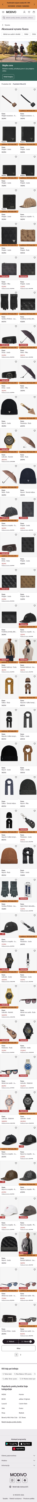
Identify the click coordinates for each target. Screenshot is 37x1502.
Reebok (21, 1413)
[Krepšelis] (33, 12)
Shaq (3, 1413)
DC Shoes (22, 1417)
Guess (21, 1408)
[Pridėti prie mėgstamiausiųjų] (16, 89)
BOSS (4, 1399)
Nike (3, 1408)
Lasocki (4, 1404)
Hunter (21, 1394)
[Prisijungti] (24, 12)
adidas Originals (24, 1399)
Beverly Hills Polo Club (9, 1417)
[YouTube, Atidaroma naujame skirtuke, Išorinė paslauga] (18, 1480)
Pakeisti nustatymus (16, 1498)
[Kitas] (34, 4)
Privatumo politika (28, 1498)
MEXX (4, 1394)
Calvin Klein (23, 1404)
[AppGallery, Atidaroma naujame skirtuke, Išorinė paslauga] (18, 1449)
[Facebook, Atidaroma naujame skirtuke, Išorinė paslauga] (24, 1480)
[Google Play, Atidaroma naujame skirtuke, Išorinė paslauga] (11, 1444)
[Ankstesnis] (2, 4)
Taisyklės (5, 1498)
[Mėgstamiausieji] (29, 12)
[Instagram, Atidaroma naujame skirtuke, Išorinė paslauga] (12, 1480)
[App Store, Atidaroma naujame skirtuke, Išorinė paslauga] (25, 1444)
